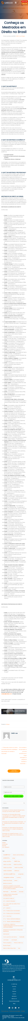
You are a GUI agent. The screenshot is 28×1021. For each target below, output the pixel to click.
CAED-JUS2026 (7, 870)
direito (15, 880)
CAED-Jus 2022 (7, 864)
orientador (6, 939)
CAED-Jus (18, 36)
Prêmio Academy (7, 942)
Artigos (23, 36)
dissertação (5, 891)
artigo (13, 858)
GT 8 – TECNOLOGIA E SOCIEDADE (11, 910)
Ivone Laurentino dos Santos (10, 937)
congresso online (8, 877)
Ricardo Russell (6, 945)
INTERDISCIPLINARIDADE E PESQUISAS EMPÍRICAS (13, 930)
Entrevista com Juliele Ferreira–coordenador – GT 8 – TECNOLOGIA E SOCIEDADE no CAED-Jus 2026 (14, 823)
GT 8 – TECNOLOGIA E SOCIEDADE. (11, 913)
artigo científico (7, 861)
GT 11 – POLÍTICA (7, 916)
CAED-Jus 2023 (18, 864)
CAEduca (16, 870)
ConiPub (18, 877)
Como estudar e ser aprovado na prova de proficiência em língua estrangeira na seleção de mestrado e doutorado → (23, 748)
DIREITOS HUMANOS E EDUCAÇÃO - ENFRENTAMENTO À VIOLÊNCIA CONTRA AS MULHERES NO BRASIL (13, 887)
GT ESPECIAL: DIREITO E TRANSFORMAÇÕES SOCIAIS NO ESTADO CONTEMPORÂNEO (13, 926)
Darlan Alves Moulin (7, 880)
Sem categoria (5, 847)
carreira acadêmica (9, 874)
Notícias (4, 845)
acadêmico (6, 855)
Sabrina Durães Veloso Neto (9, 948)
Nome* (5, 784)
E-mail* (5, 790)
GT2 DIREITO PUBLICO (8, 898)
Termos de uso (4, 1011)
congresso (21, 874)
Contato (23, 1011)
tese (19, 948)
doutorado (14, 891)
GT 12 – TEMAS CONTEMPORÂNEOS (11, 919)
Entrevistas (4, 844)
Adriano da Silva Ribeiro (18, 854)
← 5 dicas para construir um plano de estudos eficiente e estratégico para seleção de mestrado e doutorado (9, 748)
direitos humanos (7, 883)
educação (21, 891)
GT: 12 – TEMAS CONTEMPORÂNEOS (11, 921)
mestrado (21, 937)
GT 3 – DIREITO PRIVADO (9, 901)
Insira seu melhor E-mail (13, 796)
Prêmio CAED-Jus (18, 942)
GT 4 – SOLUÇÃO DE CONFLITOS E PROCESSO (11, 904)
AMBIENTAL (6, 858)
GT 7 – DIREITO (6, 908)
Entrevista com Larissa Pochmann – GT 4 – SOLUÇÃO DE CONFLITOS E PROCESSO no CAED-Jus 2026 (12, 835)
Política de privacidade (14, 1011)
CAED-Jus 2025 (18, 867)
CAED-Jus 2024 (7, 867)
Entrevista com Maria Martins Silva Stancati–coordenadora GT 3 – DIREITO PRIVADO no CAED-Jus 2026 (12, 829)
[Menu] (15, 2)
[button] (9, 1007)
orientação (14, 939)
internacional (6, 934)
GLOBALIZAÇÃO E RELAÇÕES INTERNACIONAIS (10, 895)
